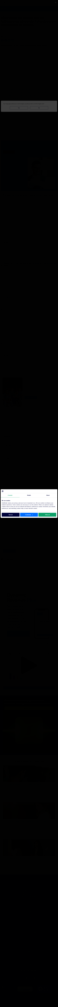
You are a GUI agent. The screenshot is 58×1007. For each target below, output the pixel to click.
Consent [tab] (10, 495)
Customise (28, 514)
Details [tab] (29, 495)
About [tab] (48, 495)
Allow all (47, 514)
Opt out (11, 514)
